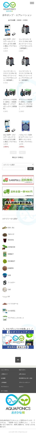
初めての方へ (22, 369)
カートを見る (4, 390)
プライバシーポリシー (24, 382)
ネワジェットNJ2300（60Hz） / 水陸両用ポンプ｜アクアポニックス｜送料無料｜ (25, 104)
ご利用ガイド (4, 374)
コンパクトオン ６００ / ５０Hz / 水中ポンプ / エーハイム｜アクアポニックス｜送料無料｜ (25, 43)
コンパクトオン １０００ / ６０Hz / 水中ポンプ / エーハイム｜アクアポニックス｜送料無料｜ (25, 75)
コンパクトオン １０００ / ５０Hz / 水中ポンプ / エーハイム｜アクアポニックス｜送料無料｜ (10, 75)
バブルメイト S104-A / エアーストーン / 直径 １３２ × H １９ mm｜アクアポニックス (25, 139)
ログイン (21, 386)
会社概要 (3, 378)
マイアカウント (5, 386)
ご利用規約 (3, 382)
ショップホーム (5, 369)
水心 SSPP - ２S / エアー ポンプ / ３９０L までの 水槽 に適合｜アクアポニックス (10, 139)
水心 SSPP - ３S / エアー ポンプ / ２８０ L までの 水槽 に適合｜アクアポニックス (10, 43)
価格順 (19, 20)
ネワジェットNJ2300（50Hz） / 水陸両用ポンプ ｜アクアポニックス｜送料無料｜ (10, 104)
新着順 (25, 20)
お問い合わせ (22, 374)
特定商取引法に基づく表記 (25, 378)
